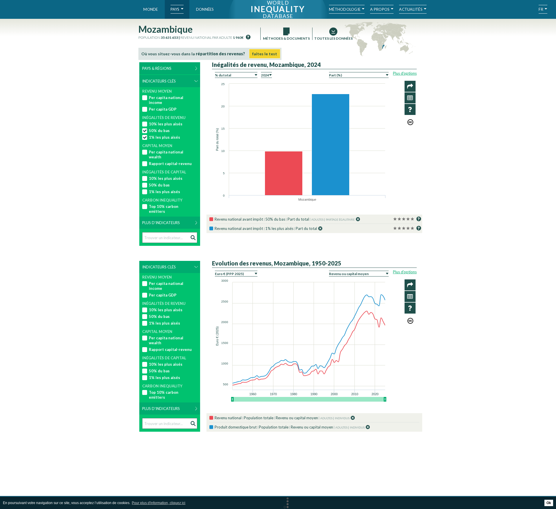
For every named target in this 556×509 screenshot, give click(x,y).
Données (205, 9)
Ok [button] (548, 503)
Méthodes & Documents (286, 38)
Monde (150, 9)
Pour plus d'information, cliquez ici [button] (158, 503)
